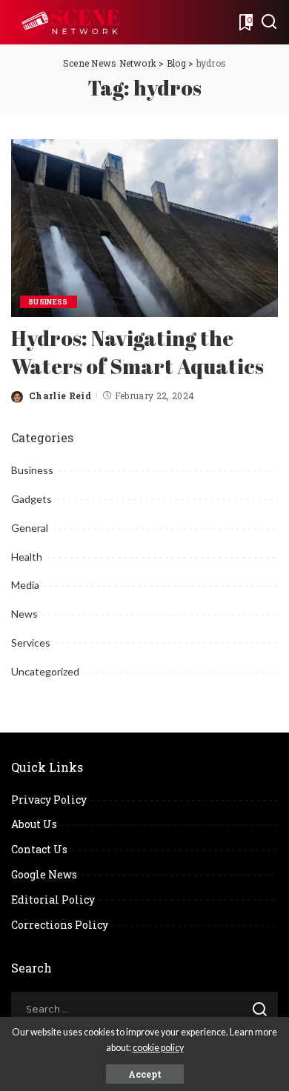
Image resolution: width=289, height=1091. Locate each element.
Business (48, 302)
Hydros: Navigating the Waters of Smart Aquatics (137, 352)
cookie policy (158, 1047)
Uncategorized (45, 671)
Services (30, 642)
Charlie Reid (60, 395)
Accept (145, 1074)
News (24, 613)
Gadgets (31, 499)
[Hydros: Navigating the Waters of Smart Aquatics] (144, 226)
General (29, 527)
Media (25, 584)
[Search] (269, 22)
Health (26, 556)
